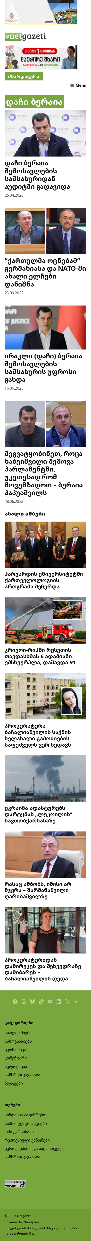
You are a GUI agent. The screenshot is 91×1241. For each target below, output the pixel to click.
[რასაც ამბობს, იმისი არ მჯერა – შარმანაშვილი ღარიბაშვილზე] (46, 855)
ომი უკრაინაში (19, 1131)
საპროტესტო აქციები (26, 1123)
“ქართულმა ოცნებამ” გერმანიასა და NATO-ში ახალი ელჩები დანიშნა (45, 272)
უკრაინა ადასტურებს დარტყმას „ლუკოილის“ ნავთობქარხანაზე (38, 814)
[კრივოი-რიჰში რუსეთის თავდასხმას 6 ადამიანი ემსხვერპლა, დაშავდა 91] (46, 621)
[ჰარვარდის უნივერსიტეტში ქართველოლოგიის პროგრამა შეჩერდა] (46, 545)
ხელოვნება (16, 1066)
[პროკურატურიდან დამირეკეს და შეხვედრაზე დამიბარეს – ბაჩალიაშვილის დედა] (46, 931)
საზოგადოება (18, 1041)
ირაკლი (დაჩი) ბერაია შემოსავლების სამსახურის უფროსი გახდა (43, 367)
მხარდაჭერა (23, 76)
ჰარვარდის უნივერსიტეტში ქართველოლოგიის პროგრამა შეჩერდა (44, 580)
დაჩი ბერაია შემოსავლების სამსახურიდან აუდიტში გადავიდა (37, 174)
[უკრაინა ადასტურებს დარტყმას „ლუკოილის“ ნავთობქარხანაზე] (46, 779)
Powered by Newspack (22, 1222)
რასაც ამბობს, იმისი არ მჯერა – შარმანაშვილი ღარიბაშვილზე (38, 890)
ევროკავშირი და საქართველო (35, 1148)
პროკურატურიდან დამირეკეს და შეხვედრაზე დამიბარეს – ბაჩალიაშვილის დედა (43, 969)
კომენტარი (16, 1058)
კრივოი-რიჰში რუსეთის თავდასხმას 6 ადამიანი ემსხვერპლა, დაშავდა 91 (40, 656)
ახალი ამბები (18, 1032)
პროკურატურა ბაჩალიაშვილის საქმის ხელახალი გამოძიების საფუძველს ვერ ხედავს (38, 735)
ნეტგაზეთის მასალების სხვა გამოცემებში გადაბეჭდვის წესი (41, 1231)
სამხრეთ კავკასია (22, 1074)
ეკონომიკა (15, 1049)
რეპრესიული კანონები (27, 1140)
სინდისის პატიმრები (25, 1114)
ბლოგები (14, 1083)
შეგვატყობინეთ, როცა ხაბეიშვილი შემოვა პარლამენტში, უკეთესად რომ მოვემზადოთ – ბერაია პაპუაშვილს (44, 473)
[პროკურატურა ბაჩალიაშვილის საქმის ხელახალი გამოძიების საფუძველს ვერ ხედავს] (46, 697)
